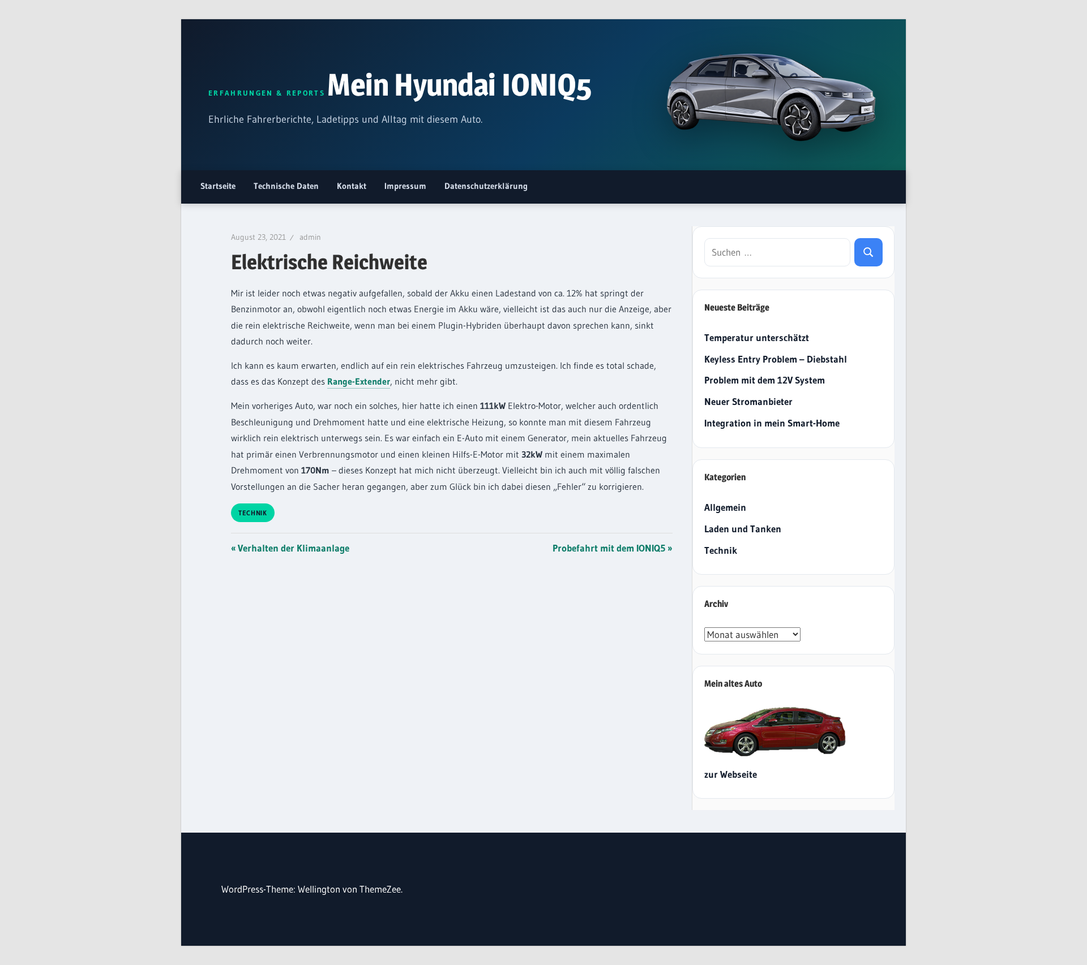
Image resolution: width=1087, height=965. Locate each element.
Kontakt (351, 185)
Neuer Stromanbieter (748, 401)
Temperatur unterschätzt (756, 337)
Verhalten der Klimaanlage (293, 548)
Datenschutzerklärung (486, 185)
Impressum (405, 185)
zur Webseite (730, 774)
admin (310, 237)
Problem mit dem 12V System (764, 380)
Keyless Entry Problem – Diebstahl (775, 359)
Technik (252, 513)
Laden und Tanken (742, 529)
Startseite (218, 185)
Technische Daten (286, 185)
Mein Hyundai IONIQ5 (459, 84)
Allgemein (725, 507)
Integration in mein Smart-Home (772, 423)
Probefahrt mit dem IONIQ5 (609, 548)
